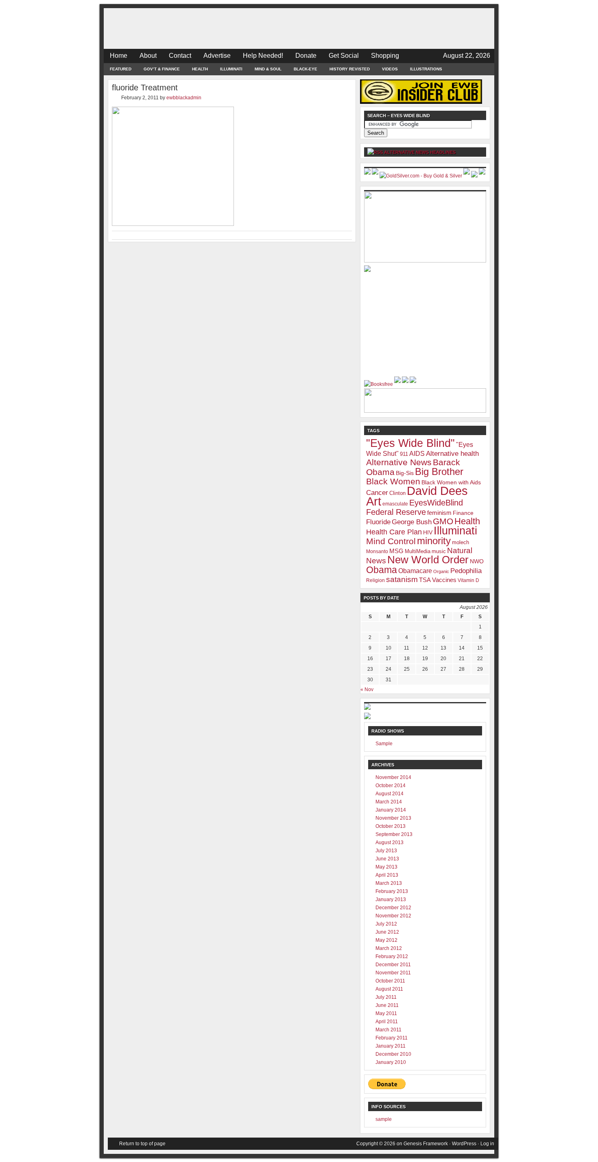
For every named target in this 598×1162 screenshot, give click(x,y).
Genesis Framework (426, 1144)
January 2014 (390, 810)
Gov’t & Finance (162, 69)
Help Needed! (263, 55)
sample (383, 1119)
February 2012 (391, 956)
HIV (427, 532)
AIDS (417, 453)
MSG (396, 550)
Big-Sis (405, 473)
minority (434, 540)
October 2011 (390, 981)
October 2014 (390, 785)
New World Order (428, 559)
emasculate (395, 504)
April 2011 (386, 1021)
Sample (384, 743)
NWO (477, 561)
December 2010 (393, 1054)
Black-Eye (305, 69)
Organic (441, 571)
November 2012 (393, 916)
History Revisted (350, 69)
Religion (375, 580)
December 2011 (393, 964)
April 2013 (386, 875)
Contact (180, 55)
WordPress (464, 1144)
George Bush (412, 522)
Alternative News (399, 462)
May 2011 (386, 1013)
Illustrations (426, 69)
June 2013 (387, 859)
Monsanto (377, 551)
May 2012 (386, 940)
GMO (443, 521)
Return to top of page (142, 1144)
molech (460, 542)
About (148, 55)
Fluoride (378, 522)
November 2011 (393, 973)
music (439, 551)
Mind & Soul (268, 69)
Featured (120, 69)
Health (200, 69)
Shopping (385, 55)
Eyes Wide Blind (299, 28)
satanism (402, 579)
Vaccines (444, 579)
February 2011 (391, 1038)
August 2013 (389, 842)
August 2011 (389, 989)
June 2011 (387, 1005)
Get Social (344, 55)
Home (118, 55)
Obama (381, 570)
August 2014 (389, 794)
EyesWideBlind (436, 502)
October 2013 (390, 826)
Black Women (393, 481)
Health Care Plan (394, 532)
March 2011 (388, 1030)
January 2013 (390, 899)
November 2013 (393, 818)
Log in (487, 1144)
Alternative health (452, 453)
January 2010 (390, 1062)
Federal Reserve (396, 512)
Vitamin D (468, 580)
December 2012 (393, 907)
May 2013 (386, 867)
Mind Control (391, 541)
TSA (425, 579)
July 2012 (386, 924)
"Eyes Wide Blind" (410, 443)
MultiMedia (417, 551)
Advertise (217, 55)
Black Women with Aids (451, 482)
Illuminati (231, 69)
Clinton (397, 493)
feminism (439, 512)
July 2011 (386, 997)
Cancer (377, 493)
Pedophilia (466, 571)
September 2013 (393, 834)
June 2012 (387, 932)
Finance (463, 513)
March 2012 (388, 948)
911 (404, 454)
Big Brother (439, 471)
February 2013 (391, 891)
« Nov (366, 689)
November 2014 (393, 777)
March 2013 (388, 883)
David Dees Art (417, 496)
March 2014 (388, 802)
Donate (305, 55)
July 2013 (386, 850)
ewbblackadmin (183, 98)
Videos (390, 69)
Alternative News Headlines (420, 152)
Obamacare (415, 570)
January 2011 (390, 1046)
